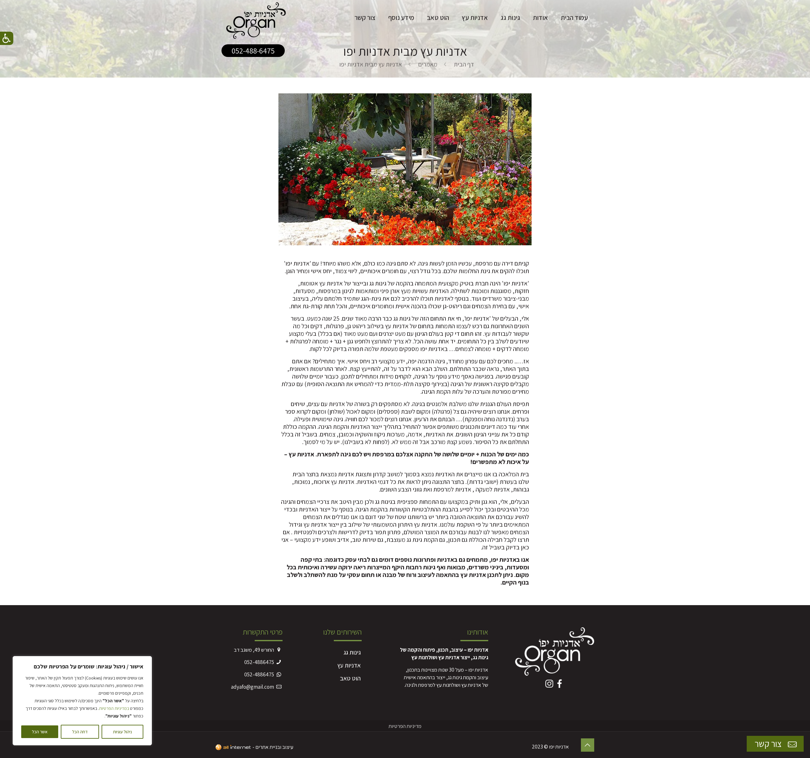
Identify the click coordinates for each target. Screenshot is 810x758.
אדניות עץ (349, 665)
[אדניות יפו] (256, 17)
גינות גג (352, 652)
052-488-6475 (253, 51)
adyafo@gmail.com (252, 686)
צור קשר (769, 743)
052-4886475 (259, 662)
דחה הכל (80, 732)
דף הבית (464, 64)
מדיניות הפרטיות (405, 726)
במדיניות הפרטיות (114, 708)
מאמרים (427, 64)
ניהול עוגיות (122, 732)
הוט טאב (350, 678)
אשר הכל (39, 732)
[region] (82, 700)
